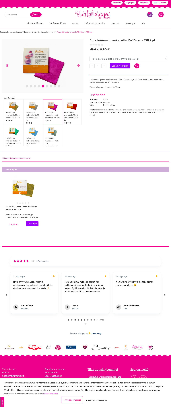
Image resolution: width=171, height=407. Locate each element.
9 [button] (59, 86)
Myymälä (117, 3)
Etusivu (3, 32)
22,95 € (13, 224)
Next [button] (78, 65)
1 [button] (27, 86)
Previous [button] (7, 65)
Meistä (5, 372)
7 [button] (51, 86)
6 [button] (47, 86)
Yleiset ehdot (51, 372)
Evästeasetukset (53, 376)
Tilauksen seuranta (55, 369)
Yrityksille (144, 3)
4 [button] (39, 86)
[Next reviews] (164, 295)
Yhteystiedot (8, 369)
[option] (42, 64)
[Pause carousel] (85, 324)
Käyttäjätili (130, 3)
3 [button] (35, 86)
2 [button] (31, 86)
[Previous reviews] (6, 295)
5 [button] (43, 86)
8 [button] (55, 86)
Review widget (77, 333)
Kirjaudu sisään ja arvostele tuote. (16, 158)
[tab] (68, 320)
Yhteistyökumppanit (13, 376)
